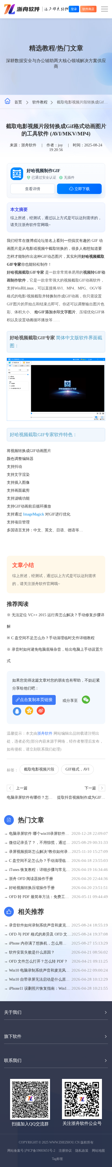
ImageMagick (33, 514)
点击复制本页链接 (36, 699)
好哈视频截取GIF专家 (32, 337)
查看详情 (32, 189)
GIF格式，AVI (77, 769)
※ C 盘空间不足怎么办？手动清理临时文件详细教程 (51, 638)
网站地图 (98, 1150)
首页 (18, 102)
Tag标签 (57, 1159)
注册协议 (65, 1150)
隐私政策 (81, 1150)
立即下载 (81, 189)
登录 (74, 9)
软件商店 (88, 9)
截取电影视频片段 (39, 769)
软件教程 (40, 102)
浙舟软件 (44, 733)
